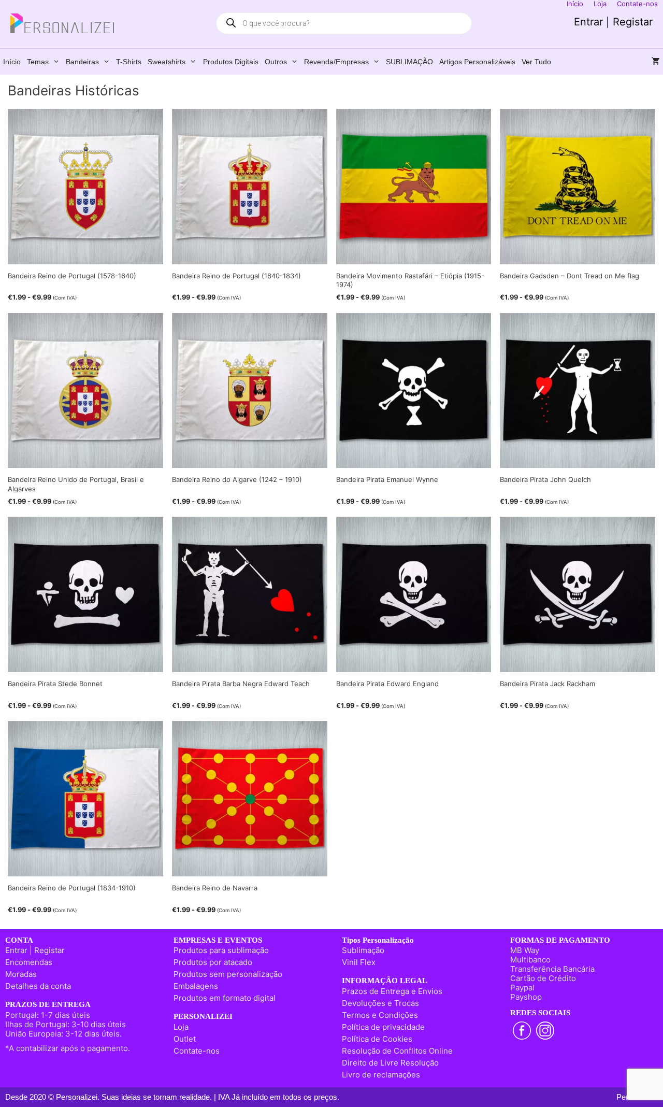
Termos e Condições (380, 1015)
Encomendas (28, 962)
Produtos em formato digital (225, 998)
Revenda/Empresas (336, 62)
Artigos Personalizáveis (477, 62)
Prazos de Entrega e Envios (392, 991)
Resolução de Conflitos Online (397, 1051)
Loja (181, 1027)
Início (12, 62)
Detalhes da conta (38, 986)
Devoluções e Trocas (380, 1003)
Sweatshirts (166, 62)
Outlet (185, 1039)
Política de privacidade (383, 1027)
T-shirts (128, 62)
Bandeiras (82, 62)
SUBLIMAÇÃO (409, 62)
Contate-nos (197, 1051)
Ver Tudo (536, 62)
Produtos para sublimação (221, 950)
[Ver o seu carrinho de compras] (655, 62)
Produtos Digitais (230, 62)
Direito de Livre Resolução (390, 1063)
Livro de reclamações (381, 1075)
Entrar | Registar (613, 22)
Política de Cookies (377, 1039)
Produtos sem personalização (228, 974)
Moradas (21, 974)
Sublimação (363, 950)
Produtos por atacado (213, 962)
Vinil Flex (359, 962)
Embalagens (196, 986)
